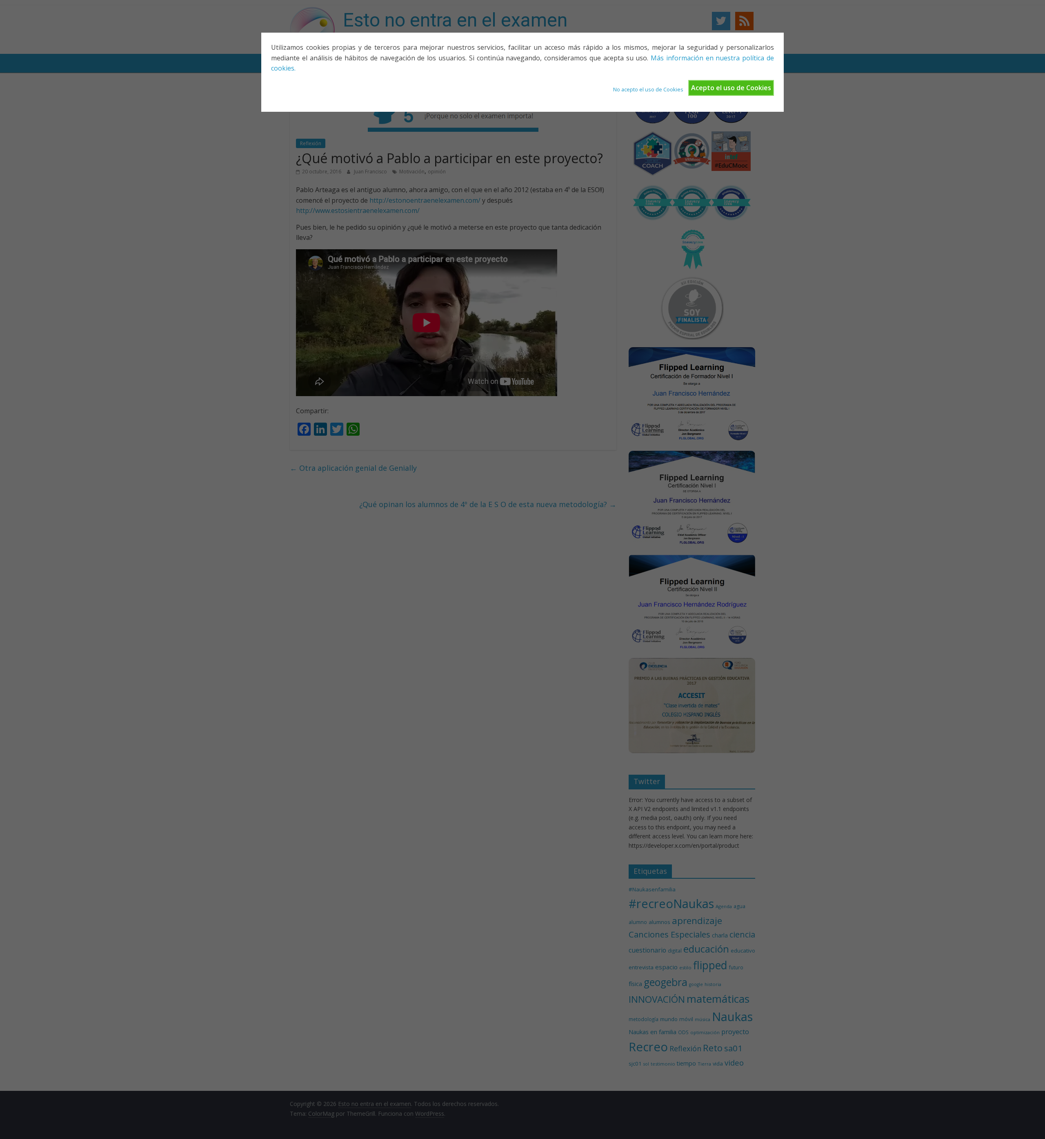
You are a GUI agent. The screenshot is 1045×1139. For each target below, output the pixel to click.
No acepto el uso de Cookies (648, 89)
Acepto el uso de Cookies (731, 87)
